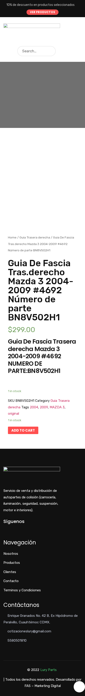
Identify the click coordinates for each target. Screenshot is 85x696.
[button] (42, 12)
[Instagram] (19, 529)
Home (12, 237)
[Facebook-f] (4, 529)
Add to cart (23, 430)
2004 (34, 407)
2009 (44, 407)
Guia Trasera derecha (34, 237)
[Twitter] (12, 529)
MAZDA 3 (57, 407)
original (13, 414)
